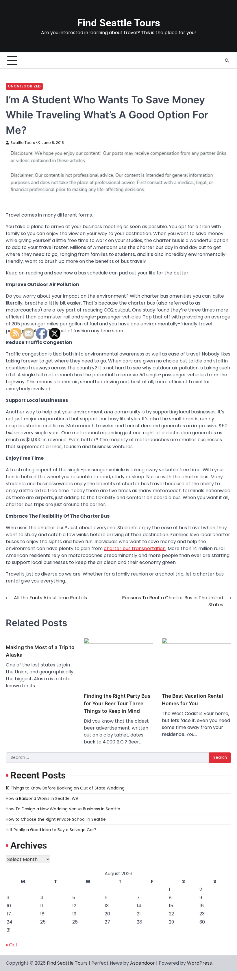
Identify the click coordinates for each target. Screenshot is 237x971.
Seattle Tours (22, 142)
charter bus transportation (135, 548)
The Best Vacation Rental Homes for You (192, 699)
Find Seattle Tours (118, 23)
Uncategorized (24, 86)
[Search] (227, 60)
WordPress (199, 963)
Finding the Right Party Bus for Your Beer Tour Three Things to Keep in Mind (117, 703)
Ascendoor (142, 963)
